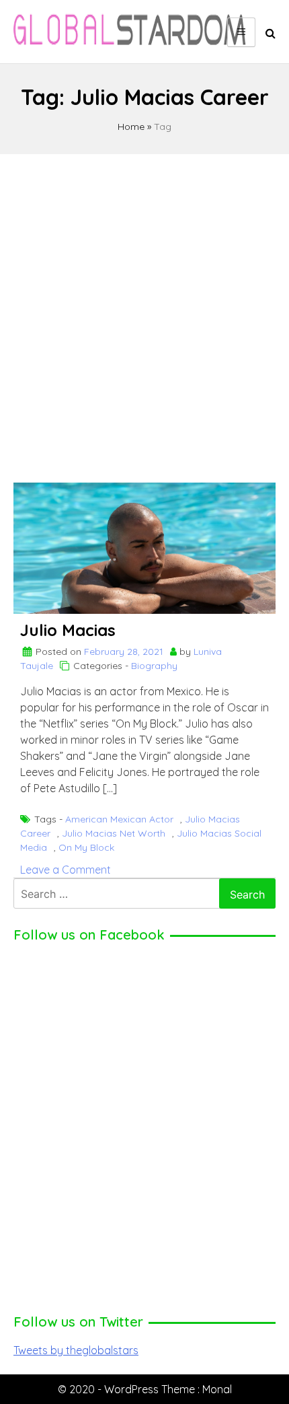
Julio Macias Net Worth (113, 833)
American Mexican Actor (119, 819)
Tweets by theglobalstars (75, 1350)
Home (131, 126)
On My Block (86, 847)
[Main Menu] (241, 32)
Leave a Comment (65, 869)
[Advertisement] (144, 312)
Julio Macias (68, 630)
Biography (154, 666)
